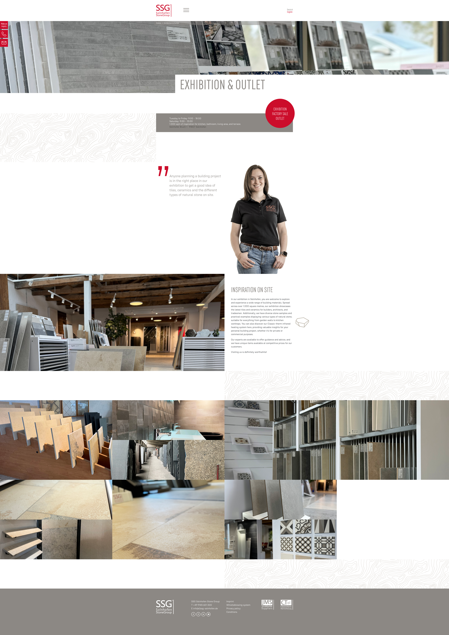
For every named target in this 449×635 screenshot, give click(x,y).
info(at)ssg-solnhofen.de (205, 608)
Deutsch (290, 9)
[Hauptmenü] (186, 10)
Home (158, 23)
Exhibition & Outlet (171, 23)
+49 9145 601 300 (202, 605)
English (289, 11)
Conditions (231, 612)
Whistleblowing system (238, 605)
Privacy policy (233, 608)
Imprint (230, 601)
